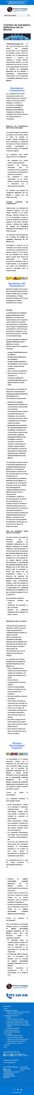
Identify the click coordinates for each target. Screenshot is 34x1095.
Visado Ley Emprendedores (12, 1030)
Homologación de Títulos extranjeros (16, 1041)
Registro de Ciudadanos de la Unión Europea (18, 1012)
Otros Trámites (8, 1034)
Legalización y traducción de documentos (18, 1039)
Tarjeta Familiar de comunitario (15, 1013)
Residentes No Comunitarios (12, 1015)
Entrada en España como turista (15, 1019)
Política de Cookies (25, 1068)
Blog (6, 1047)
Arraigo (9, 1017)
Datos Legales (24, 1067)
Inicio (6, 1008)
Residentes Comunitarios (11, 1010)
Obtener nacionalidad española (15, 1037)
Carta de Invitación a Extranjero (15, 1043)
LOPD (22, 1070)
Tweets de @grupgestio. (9, 1062)
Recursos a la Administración (14, 1035)
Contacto (7, 1045)
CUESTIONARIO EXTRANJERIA (12, 1032)
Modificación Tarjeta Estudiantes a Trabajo (18, 1023)
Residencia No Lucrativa (13, 1028)
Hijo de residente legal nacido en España (17, 1021)
